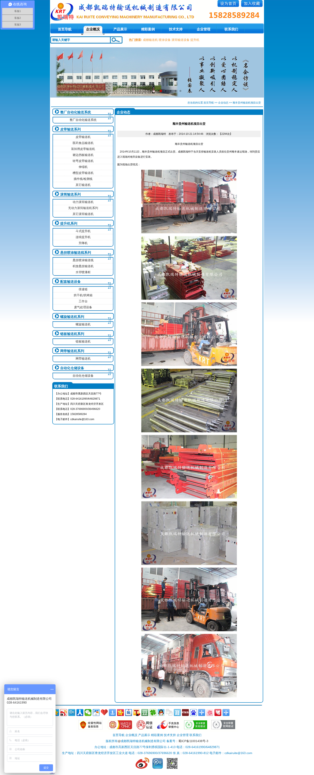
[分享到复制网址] (169, 712)
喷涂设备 (165, 39)
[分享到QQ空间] (55, 712)
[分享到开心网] (120, 712)
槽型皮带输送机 (83, 173)
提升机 (194, 39)
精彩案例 (148, 29)
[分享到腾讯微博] (71, 712)
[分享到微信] (88, 712)
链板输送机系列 (72, 334)
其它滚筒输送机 (83, 214)
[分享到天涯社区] (177, 712)
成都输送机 (150, 39)
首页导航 (209, 102)
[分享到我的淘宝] (201, 712)
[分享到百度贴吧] (128, 712)
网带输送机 (83, 358)
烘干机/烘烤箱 (83, 295)
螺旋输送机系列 (72, 317)
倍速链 (83, 289)
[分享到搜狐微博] (136, 712)
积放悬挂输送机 (83, 266)
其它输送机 (83, 185)
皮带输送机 (83, 137)
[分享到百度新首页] (193, 712)
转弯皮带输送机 (83, 161)
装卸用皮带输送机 (83, 149)
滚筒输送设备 (180, 39)
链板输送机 (83, 341)
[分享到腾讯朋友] (153, 712)
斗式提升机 (83, 231)
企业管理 (203, 29)
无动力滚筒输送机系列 (83, 208)
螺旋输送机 (83, 324)
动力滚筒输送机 (83, 202)
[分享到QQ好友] (161, 712)
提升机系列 (68, 223)
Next (256, 72)
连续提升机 (83, 237)
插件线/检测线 (83, 179)
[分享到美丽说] (209, 712)
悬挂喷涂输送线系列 (75, 252)
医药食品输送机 (83, 143)
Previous (57, 72)
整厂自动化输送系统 (75, 112)
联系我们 (231, 29)
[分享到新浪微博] (63, 712)
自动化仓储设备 (72, 368)
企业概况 (93, 29)
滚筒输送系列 (70, 194)
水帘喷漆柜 (83, 272)
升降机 (83, 243)
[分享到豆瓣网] (144, 712)
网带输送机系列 (72, 351)
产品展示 (120, 29)
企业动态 (223, 102)
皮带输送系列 (70, 129)
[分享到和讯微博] (185, 712)
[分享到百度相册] (96, 712)
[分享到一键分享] (112, 712)
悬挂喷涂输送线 (83, 260)
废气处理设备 (83, 307)
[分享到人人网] (79, 712)
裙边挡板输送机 (83, 155)
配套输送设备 (70, 281)
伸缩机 (83, 167)
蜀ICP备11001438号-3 (193, 741)
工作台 (83, 301)
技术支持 (176, 29)
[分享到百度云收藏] (104, 712)
